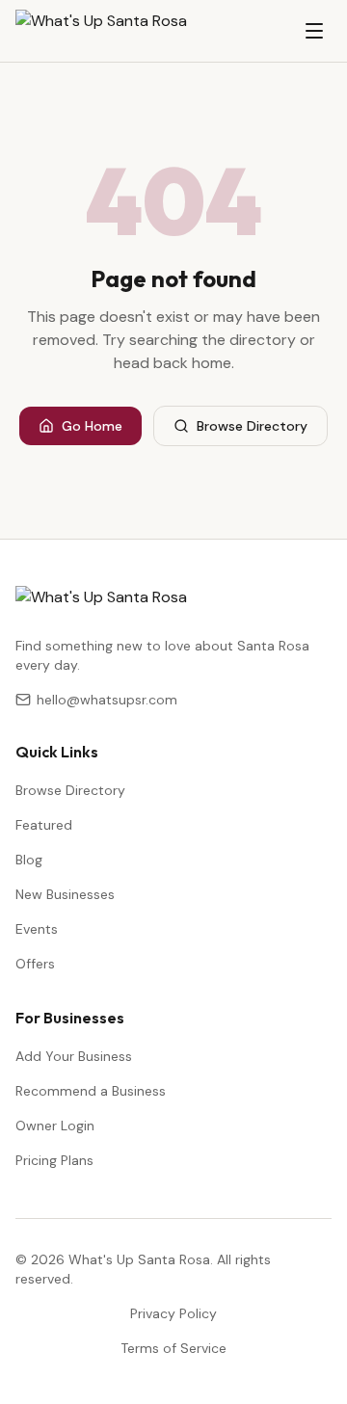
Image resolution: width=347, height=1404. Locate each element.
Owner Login (54, 1125)
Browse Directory (252, 426)
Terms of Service (173, 1348)
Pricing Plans (54, 1160)
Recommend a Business (90, 1090)
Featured (43, 825)
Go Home (92, 426)
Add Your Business (73, 1056)
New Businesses (65, 894)
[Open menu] (314, 30)
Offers (35, 963)
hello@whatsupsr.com (107, 699)
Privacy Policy (173, 1313)
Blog (28, 859)
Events (36, 929)
